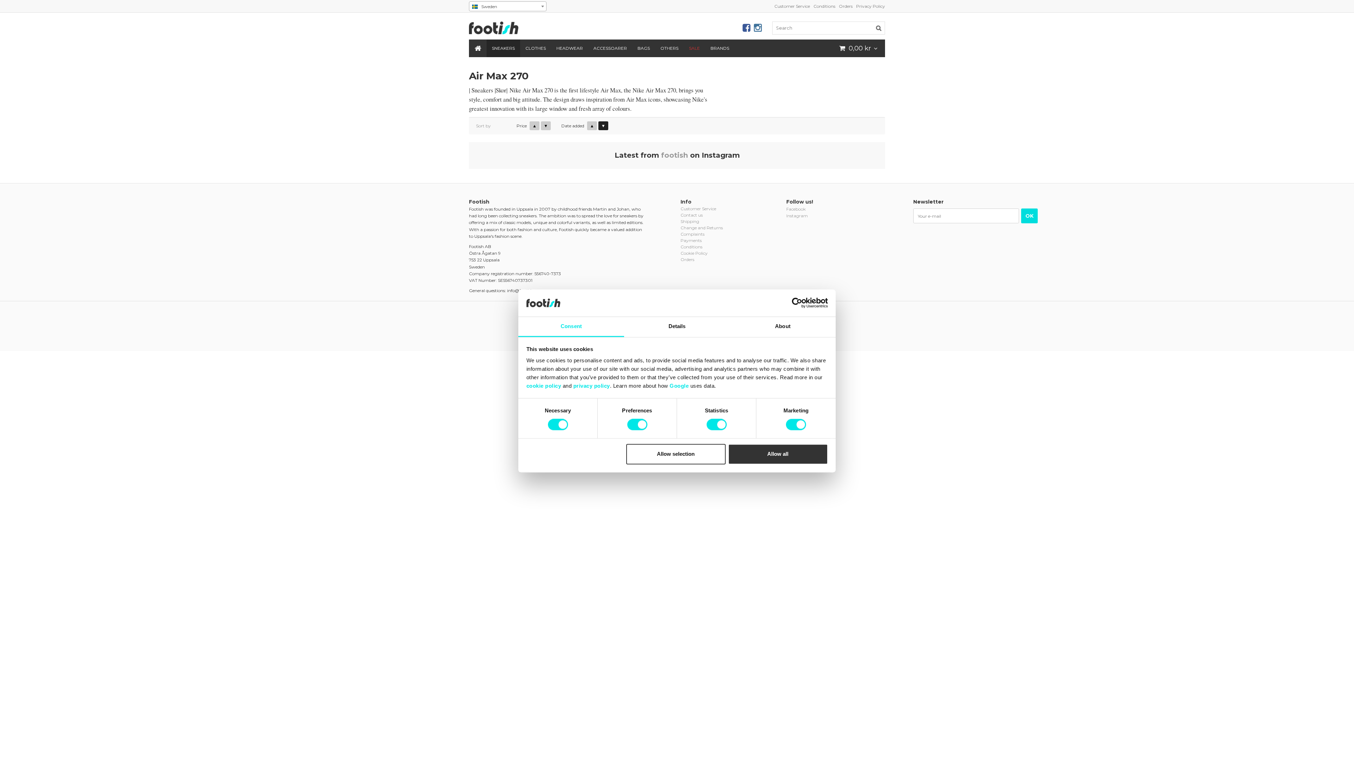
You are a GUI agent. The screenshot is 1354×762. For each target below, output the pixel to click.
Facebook (796, 209)
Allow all (777, 454)
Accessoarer (610, 48)
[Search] (879, 28)
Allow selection (676, 454)
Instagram (797, 215)
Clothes (535, 48)
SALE (694, 48)
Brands (719, 48)
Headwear (569, 48)
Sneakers (503, 48)
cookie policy (543, 386)
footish (674, 155)
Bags (644, 48)
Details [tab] (677, 326)
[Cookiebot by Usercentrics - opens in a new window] (797, 303)
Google (679, 386)
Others (669, 48)
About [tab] (783, 326)
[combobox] (508, 6)
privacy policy (591, 386)
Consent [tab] (571, 326)
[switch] (637, 424)
